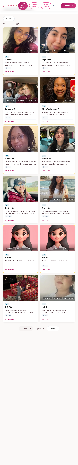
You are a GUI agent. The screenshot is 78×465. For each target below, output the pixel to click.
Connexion (68, 6)
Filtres (10, 19)
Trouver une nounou (23, 6)
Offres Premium (46, 6)
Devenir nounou (34, 6)
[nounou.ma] (10, 5)
